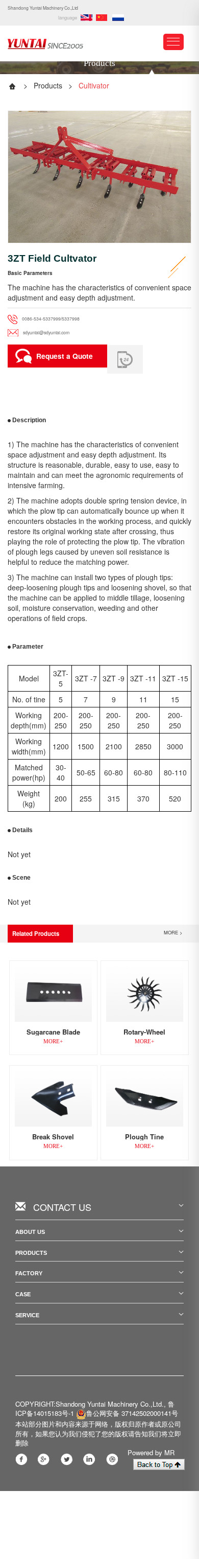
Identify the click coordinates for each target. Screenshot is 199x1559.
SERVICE (27, 1315)
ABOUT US (30, 1232)
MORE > (173, 932)
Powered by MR (151, 1452)
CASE (23, 1294)
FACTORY (28, 1273)
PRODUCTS (31, 1253)
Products (48, 85)
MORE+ (53, 1041)
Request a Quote (64, 356)
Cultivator (94, 85)
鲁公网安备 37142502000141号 (132, 1413)
